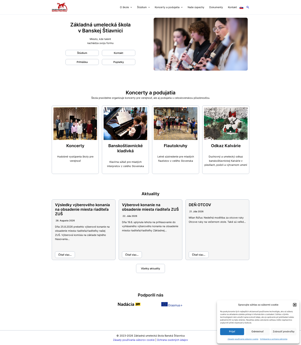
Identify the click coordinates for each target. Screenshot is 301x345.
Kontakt (232, 7)
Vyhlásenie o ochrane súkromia (273, 339)
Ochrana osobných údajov (172, 339)
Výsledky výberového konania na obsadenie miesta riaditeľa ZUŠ (82, 209)
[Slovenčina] (241, 7)
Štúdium (142, 7)
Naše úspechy (196, 7)
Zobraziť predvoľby (284, 331)
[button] (294, 304)
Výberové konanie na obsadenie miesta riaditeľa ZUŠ (150, 207)
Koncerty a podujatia (167, 7)
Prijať (232, 331)
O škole (124, 7)
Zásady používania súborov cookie (243, 339)
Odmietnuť (257, 331)
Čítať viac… (65, 254)
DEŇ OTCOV (200, 205)
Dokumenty (216, 7)
